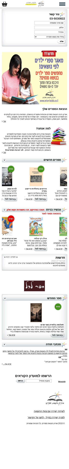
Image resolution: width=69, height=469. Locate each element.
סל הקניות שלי (4, 4)
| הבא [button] (8, 257)
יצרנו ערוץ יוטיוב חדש (17, 263)
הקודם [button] (13, 257)
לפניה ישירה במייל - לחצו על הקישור (46, 417)
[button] (4, 160)
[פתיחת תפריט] (62, 4)
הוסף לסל (39, 199)
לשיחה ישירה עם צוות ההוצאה (49, 411)
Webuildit (61, 381)
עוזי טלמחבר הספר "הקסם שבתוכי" (55, 360)
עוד (4, 121)
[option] (35, 184)
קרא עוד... (7, 364)
